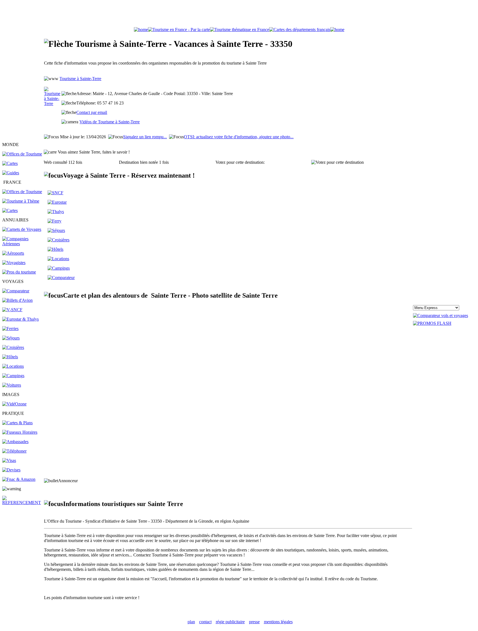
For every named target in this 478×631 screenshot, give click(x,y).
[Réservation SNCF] (12, 309)
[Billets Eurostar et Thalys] (57, 202)
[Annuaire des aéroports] (13, 253)
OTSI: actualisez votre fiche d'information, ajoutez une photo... (238, 136)
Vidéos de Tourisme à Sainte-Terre (109, 121)
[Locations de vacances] (13, 366)
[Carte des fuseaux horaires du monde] (19, 432)
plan (191, 621)
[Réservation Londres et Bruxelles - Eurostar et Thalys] (20, 319)
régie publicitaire (230, 621)
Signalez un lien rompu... (145, 136)
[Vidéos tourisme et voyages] (14, 404)
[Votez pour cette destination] (337, 162)
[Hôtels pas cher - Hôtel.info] (55, 249)
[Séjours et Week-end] (56, 230)
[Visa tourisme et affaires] (9, 460)
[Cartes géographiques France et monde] (17, 422)
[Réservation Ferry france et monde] (10, 328)
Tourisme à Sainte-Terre (80, 78)
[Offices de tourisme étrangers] (299, 29)
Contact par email (91, 112)
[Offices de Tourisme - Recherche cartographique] (179, 29)
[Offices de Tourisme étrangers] (22, 154)
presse (254, 621)
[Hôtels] (10, 356)
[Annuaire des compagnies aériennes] (22, 243)
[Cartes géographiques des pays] (10, 163)
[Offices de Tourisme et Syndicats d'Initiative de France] (22, 191)
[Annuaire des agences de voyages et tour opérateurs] (13, 262)
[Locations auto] (11, 385)
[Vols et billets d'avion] (17, 300)
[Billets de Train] (55, 192)
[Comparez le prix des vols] (440, 315)
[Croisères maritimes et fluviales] (58, 239)
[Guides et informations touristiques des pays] (10, 172)
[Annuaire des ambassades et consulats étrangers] (15, 441)
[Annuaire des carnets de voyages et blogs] (21, 229)
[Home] (141, 29)
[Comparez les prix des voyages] (61, 277)
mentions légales (278, 621)
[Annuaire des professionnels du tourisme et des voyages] (19, 272)
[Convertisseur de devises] (11, 469)
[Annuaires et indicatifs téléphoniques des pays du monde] (14, 451)
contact (205, 621)
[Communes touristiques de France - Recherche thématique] (20, 201)
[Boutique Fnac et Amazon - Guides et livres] (18, 479)
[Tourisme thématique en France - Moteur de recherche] (239, 29)
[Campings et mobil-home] (13, 375)
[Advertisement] (239, 14)
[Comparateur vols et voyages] (15, 290)
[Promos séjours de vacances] (11, 338)
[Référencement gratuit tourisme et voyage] (22, 502)
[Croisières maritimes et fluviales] (13, 347)
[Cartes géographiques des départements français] (10, 210)
